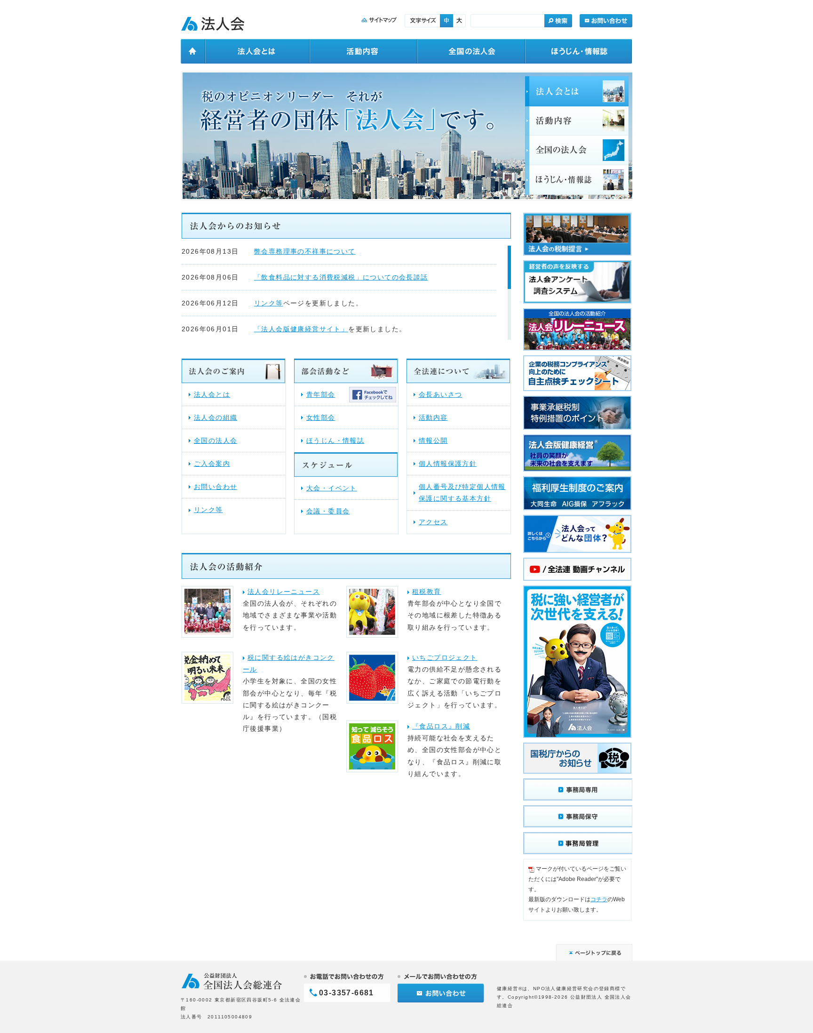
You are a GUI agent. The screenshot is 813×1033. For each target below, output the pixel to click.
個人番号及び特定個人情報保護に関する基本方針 (462, 492)
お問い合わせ (215, 486)
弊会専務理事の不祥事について (305, 251)
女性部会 (320, 417)
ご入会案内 (212, 463)
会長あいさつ (440, 394)
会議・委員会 (328, 511)
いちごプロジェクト (445, 657)
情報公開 (433, 440)
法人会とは (212, 394)
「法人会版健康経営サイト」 (301, 329)
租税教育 (426, 591)
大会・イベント (331, 488)
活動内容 (433, 417)
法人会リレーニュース (283, 591)
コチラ (598, 899)
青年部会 (320, 394)
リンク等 (268, 303)
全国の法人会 (215, 440)
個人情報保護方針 (448, 463)
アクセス (433, 522)
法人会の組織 (215, 417)
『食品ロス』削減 (441, 726)
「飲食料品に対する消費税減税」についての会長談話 (341, 277)
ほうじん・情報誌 (335, 440)
